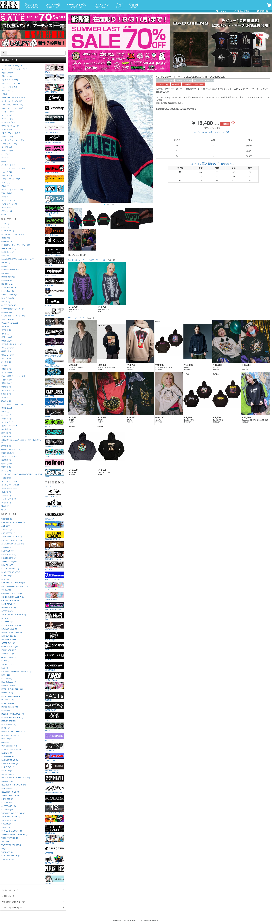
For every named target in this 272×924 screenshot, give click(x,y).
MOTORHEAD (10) (8, 724)
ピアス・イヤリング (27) (10, 179)
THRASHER (49, 529)
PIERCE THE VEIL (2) (9, 763)
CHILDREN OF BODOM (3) (11, 593)
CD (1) (4, 214)
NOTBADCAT (50, 406)
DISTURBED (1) (7, 618)
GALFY (47, 72)
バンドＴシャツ (100, 5)
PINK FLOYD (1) (7, 767)
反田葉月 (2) (6, 436)
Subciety (48, 112)
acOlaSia (48, 802)
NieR (47, 619)
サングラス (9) (6, 147)
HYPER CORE (50, 710)
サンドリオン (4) (7, 397)
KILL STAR (49, 265)
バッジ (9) (5, 196)
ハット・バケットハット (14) (12, 140)
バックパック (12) (8, 164)
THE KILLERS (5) (8, 664)
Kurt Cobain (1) (7, 678)
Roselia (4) (5, 301)
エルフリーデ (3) (7, 347)
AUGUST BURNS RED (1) (11, 540)
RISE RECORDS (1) (9, 788)
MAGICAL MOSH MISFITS (51, 214)
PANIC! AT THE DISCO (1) (11, 749)
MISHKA (48, 690)
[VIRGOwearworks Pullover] (82, 341)
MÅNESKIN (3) (7, 692)
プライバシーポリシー (12, 907)
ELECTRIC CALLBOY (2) (11, 625)
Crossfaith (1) (6, 241)
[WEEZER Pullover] (82, 446)
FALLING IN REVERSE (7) (11, 632)
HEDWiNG (49, 659)
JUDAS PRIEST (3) (8, 657)
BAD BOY (48, 569)
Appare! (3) (5, 227)
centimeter (49, 295)
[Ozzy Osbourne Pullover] (111, 446)
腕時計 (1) (5, 186)
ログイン (222, 11)
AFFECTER (49, 853)
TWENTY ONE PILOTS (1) (11, 845)
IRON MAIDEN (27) (8, 650)
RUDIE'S (48, 192)
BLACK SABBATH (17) (10, 568)
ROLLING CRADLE (52, 539)
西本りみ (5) (6, 470)
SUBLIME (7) (6, 823)
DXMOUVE (49, 446)
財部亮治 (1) (6, 432)
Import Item (49, 822)
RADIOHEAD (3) (7, 774)
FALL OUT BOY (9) (8, 636)
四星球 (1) (5, 411)
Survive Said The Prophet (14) (13, 315)
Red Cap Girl (50, 162)
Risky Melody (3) (7, 298)
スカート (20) (6, 129)
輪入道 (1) (5, 509)
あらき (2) (5, 333)
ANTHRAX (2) (6, 529)
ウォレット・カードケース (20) (13, 168)
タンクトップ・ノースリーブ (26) (14, 69)
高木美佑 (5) (6, 429)
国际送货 (176, 84)
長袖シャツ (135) (7, 76)
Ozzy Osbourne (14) (9, 746)
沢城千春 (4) (6, 393)
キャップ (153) (7, 136)
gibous (47, 245)
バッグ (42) (5, 154)
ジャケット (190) (7, 111)
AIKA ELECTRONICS (53, 579)
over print (48, 82)
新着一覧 (264, 11)
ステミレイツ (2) (7, 422)
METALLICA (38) (7, 703)
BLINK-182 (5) (6, 575)
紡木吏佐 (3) (6, 445)
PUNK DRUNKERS (52, 172)
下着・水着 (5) (6, 193)
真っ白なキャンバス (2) (10, 484)
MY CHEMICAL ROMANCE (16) (13, 731)
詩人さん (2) (6, 401)
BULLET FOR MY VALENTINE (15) (14, 586)
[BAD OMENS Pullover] (197, 393)
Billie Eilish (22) (7, 565)
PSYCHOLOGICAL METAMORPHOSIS (52, 771)
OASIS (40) (5, 742)
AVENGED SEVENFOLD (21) (12, 543)
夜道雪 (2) (5, 506)
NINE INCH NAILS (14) (10, 735)
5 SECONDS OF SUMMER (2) (13, 522)
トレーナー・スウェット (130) (13, 97)
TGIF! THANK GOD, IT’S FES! (54, 507)
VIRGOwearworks (51, 122)
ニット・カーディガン (165, 80)
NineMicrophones (51, 416)
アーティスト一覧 (76, 5)
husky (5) (4, 266)
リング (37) (5, 182)
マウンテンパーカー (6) (10, 125)
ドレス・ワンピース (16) (10, 133)
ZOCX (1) (5, 326)
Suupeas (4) (6, 415)
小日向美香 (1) (6, 379)
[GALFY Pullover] (226, 341)
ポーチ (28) (5, 157)
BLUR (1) (5, 579)
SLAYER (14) (6, 802)
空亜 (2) (4, 365)
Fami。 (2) (5, 255)
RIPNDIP (48, 202)
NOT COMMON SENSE (54, 812)
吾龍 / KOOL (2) (7, 383)
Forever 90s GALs (52, 599)
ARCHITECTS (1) (8, 533)
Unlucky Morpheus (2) (9, 323)
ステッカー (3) (6, 211)
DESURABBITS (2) (8, 248)
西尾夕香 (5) (6, 467)
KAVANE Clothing (51, 235)
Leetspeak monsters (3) (10, 269)
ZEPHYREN (49, 782)
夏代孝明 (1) (6, 460)
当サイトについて (10, 890)
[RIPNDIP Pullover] (140, 341)
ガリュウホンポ (51, 720)
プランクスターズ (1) (9, 481)
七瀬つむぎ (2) (6, 463)
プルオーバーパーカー (183, 80)
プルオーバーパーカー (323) (12, 108)
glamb (47, 102)
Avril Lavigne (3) (7, 547)
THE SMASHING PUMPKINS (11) (14, 813)
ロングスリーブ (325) (9, 79)
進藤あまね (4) (6, 408)
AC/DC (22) (5, 526)
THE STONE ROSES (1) (10, 816)
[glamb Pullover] (197, 341)
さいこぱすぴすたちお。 (54, 355)
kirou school (49, 883)
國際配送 (187, 84)
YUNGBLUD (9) (7, 859)
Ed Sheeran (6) (7, 621)
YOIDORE (48, 182)
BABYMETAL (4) (7, 230)
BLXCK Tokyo (50, 639)
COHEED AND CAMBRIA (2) (12, 597)
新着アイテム (32, 5)
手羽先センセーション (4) (11, 449)
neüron (47, 466)
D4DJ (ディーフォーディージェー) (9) (15, 245)
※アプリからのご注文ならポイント (213, 132)
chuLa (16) (5, 237)
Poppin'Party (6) (7, 291)
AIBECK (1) (5, 223)
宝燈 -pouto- (49, 386)
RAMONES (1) (7, 781)
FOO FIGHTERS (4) (8, 639)
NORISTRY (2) (7, 284)
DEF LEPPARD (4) (8, 607)
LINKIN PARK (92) (8, 685)
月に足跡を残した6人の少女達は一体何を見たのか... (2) (21, 441)
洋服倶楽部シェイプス (53, 559)
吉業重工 (48, 305)
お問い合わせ (8, 896)
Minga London (50, 275)
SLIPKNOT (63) (7, 809)
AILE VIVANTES (51, 629)
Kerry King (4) (6, 660)
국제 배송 (199, 84)
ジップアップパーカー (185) (12, 104)
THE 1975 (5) (6, 519)
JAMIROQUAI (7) (7, 653)
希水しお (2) (6, 358)
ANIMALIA (49, 730)
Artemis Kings (50, 345)
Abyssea (48, 325)
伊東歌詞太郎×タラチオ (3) (11, 344)
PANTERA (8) (6, 753)
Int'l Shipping (163, 84)
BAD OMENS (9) (7, 551)
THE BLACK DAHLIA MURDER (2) (14, 834)
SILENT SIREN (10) (9, 305)
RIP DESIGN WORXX (53, 863)
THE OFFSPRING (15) (10, 838)
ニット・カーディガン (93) (11, 101)
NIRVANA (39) (6, 738)
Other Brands (50, 833)
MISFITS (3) (5, 710)
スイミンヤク (50, 740)
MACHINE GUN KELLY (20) (12, 689)
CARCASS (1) (6, 590)
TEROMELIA (49, 750)
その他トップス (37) (9, 122)
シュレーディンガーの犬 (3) (12, 404)
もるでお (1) (6, 495)
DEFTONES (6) (7, 611)
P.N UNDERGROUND (53, 142)
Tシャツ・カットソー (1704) (12, 65)
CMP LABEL (49, 396)
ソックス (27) (6, 175)
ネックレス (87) (7, 150)
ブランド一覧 (53, 5)
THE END (48, 486)
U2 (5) (3, 848)
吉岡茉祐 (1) (6, 502)
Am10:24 (48, 436)
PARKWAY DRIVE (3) (9, 760)
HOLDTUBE (49, 843)
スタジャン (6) (6, 115)
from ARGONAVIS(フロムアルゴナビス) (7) (17, 259)
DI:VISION (48, 649)
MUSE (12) (5, 728)
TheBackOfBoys (51, 680)
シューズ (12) (6, 172)
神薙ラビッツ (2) (7, 354)
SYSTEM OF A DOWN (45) (11, 831)
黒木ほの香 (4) (6, 372)
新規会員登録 (243, 11)
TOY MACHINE (50, 225)
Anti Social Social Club (53, 792)
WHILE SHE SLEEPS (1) (10, 855)
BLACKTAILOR (50, 285)
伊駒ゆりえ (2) (6, 340)
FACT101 (48, 700)
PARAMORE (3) (7, 756)
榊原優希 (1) (6, 386)
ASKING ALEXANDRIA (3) (11, 536)
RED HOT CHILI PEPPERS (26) (13, 784)
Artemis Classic (51, 335)
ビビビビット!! (50, 589)
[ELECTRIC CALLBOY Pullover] (169, 341)
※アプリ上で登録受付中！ (213, 164)
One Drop (48, 456)
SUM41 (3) (5, 827)
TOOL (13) (5, 841)
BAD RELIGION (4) (8, 554)
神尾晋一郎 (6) (6, 351)
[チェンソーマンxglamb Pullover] (111, 341)
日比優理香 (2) (6, 477)
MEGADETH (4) (7, 699)
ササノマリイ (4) (7, 390)
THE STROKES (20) (9, 820)
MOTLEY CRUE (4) (8, 721)
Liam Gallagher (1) (8, 682)
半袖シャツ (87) (7, 72)
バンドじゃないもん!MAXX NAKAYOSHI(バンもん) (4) (21, 474)
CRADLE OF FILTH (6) (10, 600)
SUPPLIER (209, 80)
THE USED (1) (7, 852)
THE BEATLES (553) (9, 561)
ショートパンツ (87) (9, 86)
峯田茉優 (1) (6, 492)
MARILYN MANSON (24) (10, 696)
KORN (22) (5, 675)
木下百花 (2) (6, 362)
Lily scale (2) (6, 273)
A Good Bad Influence (53, 255)
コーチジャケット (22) (10, 118)
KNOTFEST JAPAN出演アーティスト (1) (16, 671)
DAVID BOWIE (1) (8, 604)
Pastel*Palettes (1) (8, 287)
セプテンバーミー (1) (9, 425)
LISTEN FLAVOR (51, 152)
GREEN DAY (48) (8, 643)
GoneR (47, 549)
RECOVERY (49, 315)
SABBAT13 (49, 426)
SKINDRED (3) (7, 799)
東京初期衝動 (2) (7, 453)
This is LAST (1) (7, 319)
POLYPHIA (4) (6, 770)
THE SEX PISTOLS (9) (10, 795)
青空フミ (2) (6, 330)
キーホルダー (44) (8, 207)
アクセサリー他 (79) (9, 203)
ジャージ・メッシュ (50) (10, 83)
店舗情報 (134, 5)
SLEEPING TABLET (52, 366)
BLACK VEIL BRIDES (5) (11, 572)
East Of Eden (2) (7, 252)
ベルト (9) (5, 161)
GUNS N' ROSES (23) (9, 646)
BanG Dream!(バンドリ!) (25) (12, 234)
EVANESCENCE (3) (9, 629)
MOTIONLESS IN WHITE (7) (12, 717)
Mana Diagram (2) (8, 276)
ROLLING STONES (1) (10, 792)
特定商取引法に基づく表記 (14, 901)
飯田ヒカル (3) (6, 337)
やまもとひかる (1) (8, 499)
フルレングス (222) (8, 90)
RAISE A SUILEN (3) (9, 294)
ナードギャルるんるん (53, 609)
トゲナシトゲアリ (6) (9, 456)
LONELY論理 (50, 670)
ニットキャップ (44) (9, 143)
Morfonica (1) (6, 280)
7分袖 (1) (4, 94)
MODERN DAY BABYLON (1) (12, 714)
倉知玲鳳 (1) (6, 369)
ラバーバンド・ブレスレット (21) (14, 189)
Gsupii (47, 476)
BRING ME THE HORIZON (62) (13, 582)
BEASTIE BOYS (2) (8, 558)
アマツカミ (49, 376)
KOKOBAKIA (49, 519)
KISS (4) (4, 668)
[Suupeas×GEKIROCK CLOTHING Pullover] (255, 393)
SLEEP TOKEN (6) (8, 806)
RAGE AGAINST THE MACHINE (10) (15, 777)
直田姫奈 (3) (6, 418)
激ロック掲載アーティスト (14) (13, 376)
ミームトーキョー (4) (9, 488)
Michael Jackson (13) (9, 707)
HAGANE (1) (6, 262)
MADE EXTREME (51, 496)
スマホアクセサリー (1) (10, 200)
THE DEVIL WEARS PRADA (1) (13, 614)
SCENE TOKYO (51, 92)
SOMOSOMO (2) (7, 312)
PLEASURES (50, 873)
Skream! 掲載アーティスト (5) (12, 308)
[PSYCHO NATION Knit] (82, 283)
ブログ (119, 5)
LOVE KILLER (50, 760)
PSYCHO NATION (51, 132)
